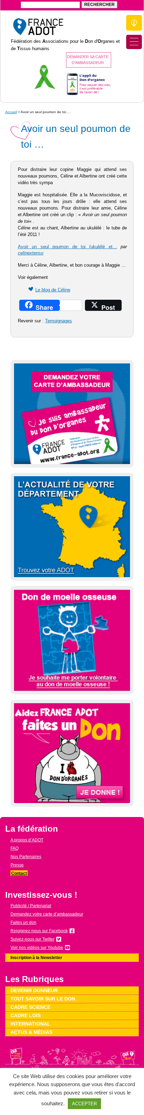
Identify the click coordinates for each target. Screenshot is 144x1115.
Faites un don (23, 922)
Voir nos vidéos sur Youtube (36, 947)
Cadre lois (25, 1015)
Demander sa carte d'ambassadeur (87, 60)
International (30, 1024)
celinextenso (30, 253)
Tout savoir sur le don (42, 999)
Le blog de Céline (52, 290)
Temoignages (58, 321)
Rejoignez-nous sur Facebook (39, 930)
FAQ (14, 848)
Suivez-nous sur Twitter (32, 939)
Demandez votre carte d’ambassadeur (46, 914)
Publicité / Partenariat (30, 905)
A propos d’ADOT (26, 840)
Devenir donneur (34, 990)
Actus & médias (31, 1032)
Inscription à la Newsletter (36, 957)
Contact (19, 873)
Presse (17, 865)
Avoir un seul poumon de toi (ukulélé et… (67, 246)
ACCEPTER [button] (84, 1103)
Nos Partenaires (25, 856)
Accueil (11, 112)
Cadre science (30, 1007)
